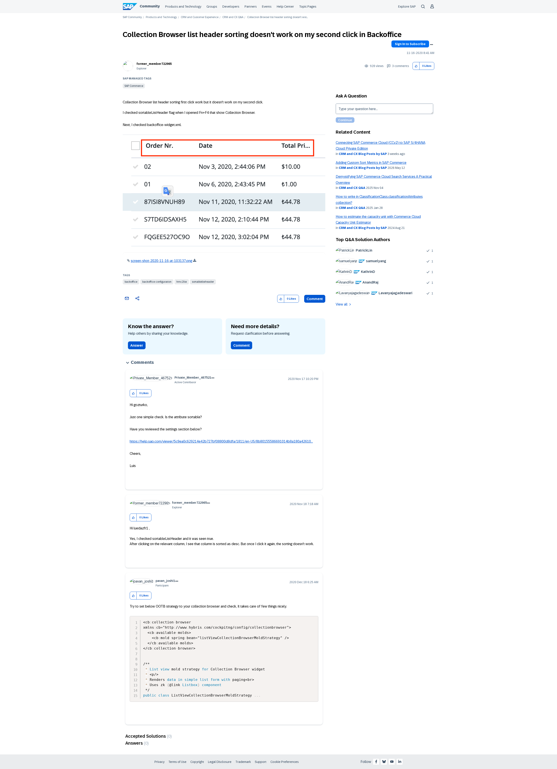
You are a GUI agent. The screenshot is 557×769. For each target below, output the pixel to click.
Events (267, 6)
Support (261, 762)
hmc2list (181, 281)
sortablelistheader (203, 281)
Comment (315, 299)
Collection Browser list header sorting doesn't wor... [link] (277, 17)
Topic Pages (307, 6)
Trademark (243, 762)
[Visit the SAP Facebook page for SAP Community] (376, 761)
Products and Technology (183, 6)
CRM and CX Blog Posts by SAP (363, 154)
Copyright (197, 762)
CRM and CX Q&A (232, 17)
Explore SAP (407, 6)
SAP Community (132, 17)
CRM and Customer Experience (199, 17)
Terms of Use (177, 762)
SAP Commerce (133, 85)
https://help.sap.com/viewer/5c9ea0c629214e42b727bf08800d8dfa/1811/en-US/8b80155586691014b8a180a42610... (221, 441)
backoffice (131, 281)
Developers (230, 6)
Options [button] (431, 44)
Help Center (285, 6)
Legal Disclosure (220, 762)
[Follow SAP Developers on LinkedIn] (399, 761)
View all (341, 304)
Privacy (159, 762)
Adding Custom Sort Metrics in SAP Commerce (371, 163)
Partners (251, 6)
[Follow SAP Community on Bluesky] (384, 761)
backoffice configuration (156, 281)
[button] (416, 66)
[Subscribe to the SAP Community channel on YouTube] (392, 761)
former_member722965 (154, 63)
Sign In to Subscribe (410, 44)
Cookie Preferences (284, 762)
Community (150, 6)
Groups (211, 6)
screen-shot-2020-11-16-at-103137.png (161, 261)
